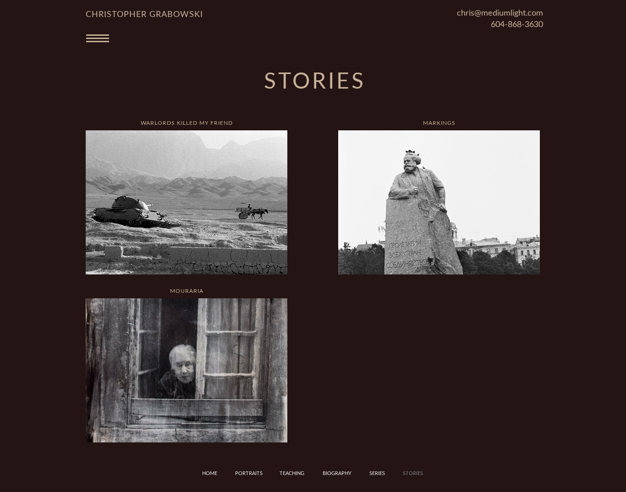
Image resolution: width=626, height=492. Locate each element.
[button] (313, 42)
